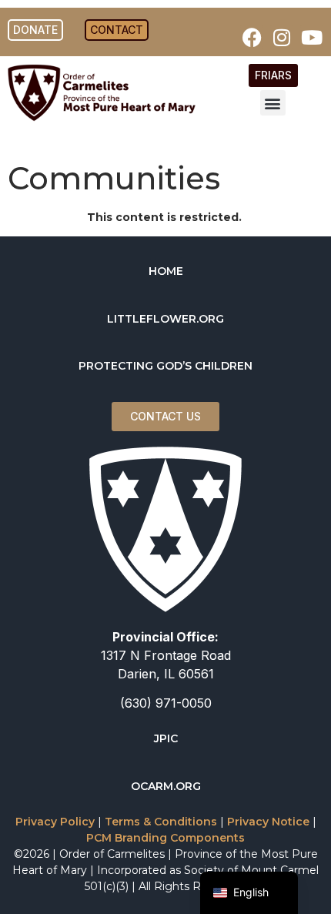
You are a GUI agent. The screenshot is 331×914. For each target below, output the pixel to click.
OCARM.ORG (166, 786)
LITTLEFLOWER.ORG (165, 319)
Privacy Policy (55, 822)
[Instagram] (281, 37)
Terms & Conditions (161, 822)
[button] (273, 103)
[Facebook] (251, 37)
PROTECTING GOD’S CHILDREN (165, 366)
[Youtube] (311, 37)
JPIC (166, 738)
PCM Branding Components (165, 838)
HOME (166, 271)
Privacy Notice (268, 822)
